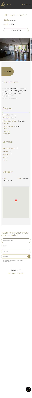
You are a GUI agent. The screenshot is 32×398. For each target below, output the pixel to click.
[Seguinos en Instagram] (25, 4)
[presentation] (2, 49)
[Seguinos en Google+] (27, 4)
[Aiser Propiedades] (6, 4)
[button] (30, 4)
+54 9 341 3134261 (16, 273)
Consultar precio (16, 30)
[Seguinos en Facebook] (23, 4)
